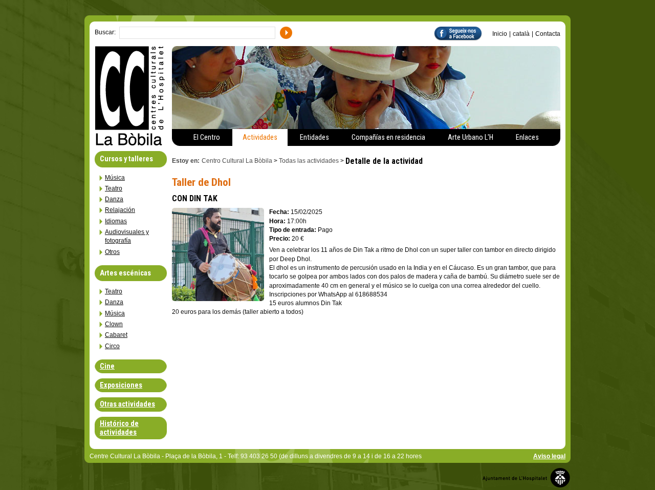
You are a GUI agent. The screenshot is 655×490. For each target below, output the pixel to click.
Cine (107, 366)
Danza (114, 199)
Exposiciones (121, 385)
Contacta (547, 33)
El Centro (206, 137)
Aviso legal (549, 456)
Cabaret (116, 334)
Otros (112, 251)
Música (115, 177)
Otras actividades (127, 404)
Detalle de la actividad (385, 161)
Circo (112, 346)
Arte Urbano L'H (470, 137)
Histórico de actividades (119, 428)
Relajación (120, 210)
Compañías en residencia (388, 137)
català (521, 33)
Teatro (113, 188)
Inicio (499, 33)
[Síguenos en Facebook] (463, 33)
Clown (114, 324)
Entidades (314, 137)
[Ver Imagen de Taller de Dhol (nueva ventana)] (218, 253)
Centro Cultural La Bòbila (237, 160)
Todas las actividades (309, 160)
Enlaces (527, 137)
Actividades (260, 137)
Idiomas (116, 221)
